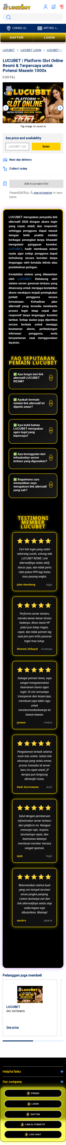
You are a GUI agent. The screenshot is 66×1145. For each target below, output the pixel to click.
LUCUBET (15, 248)
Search (8, 17)
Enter (46, 146)
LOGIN (49, 37)
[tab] (18, 1040)
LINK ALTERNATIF (35, 1123)
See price (12, 1027)
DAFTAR (17, 37)
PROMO (35, 1092)
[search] (33, 17)
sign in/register (43, 192)
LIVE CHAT (35, 1134)
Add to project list (36, 183)
